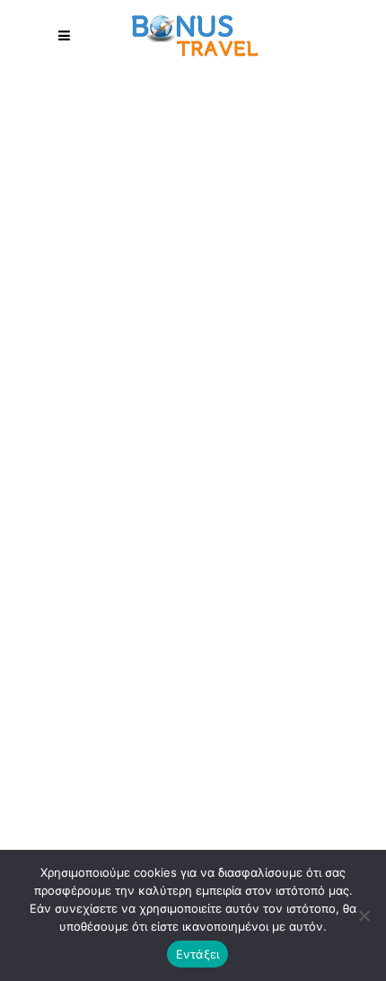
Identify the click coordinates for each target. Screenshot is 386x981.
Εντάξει (198, 954)
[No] (364, 915)
